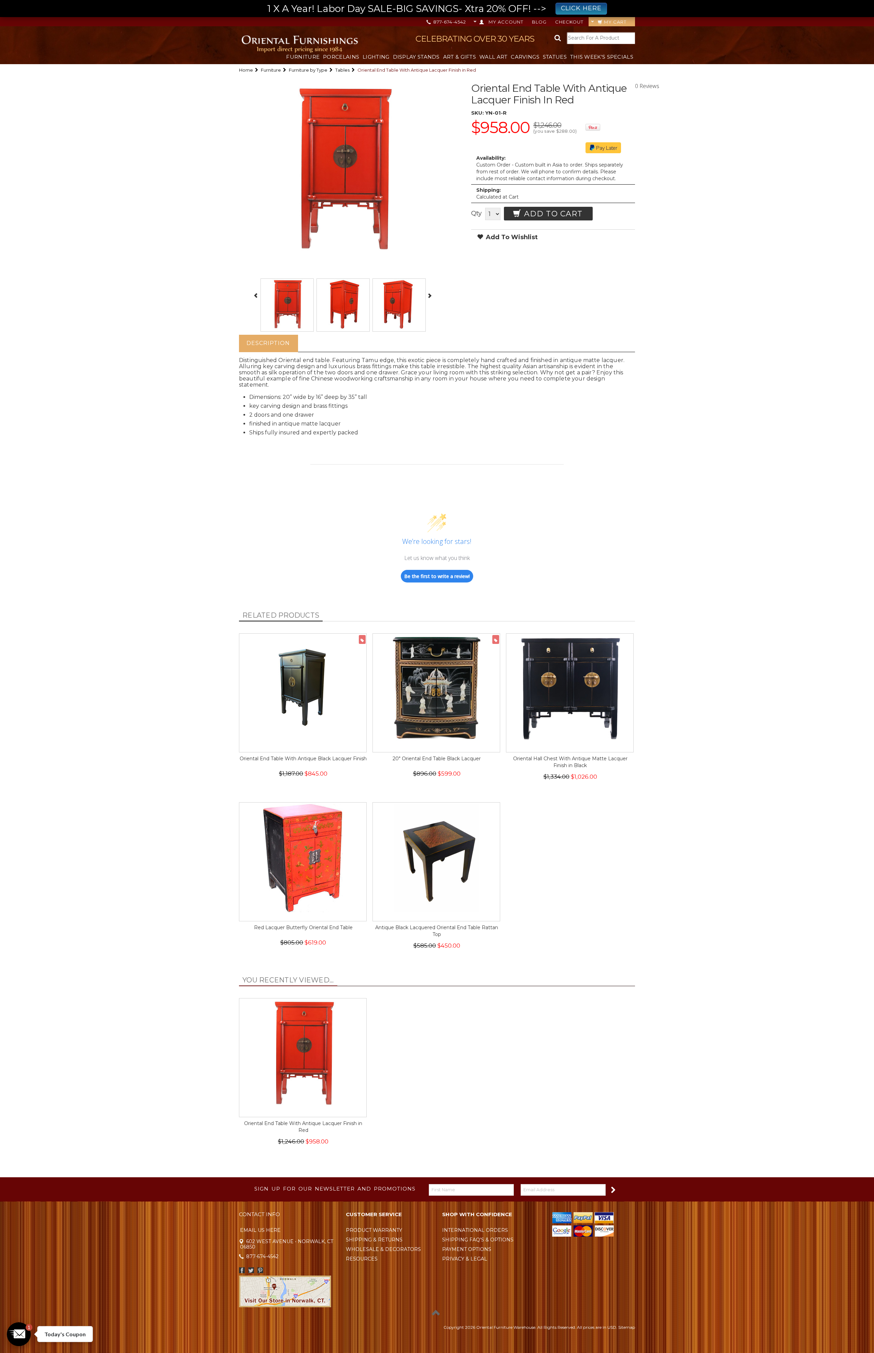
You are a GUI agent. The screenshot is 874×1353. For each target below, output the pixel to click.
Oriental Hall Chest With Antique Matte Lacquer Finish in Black (570, 761)
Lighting (376, 57)
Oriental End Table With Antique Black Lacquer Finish (303, 758)
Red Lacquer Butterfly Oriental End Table (303, 927)
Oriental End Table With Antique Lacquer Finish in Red (303, 1126)
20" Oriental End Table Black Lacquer (437, 758)
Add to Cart (552, 213)
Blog (539, 22)
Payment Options (466, 1249)
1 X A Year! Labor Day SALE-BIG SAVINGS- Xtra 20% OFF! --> (434, 8)
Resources (362, 1259)
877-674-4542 (449, 22)
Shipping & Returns (374, 1240)
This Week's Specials (601, 57)
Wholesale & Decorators (383, 1249)
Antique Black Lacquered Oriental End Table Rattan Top (436, 930)
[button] (19, 1334)
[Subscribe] (613, 1189)
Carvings (525, 57)
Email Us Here (260, 1230)
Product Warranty (374, 1230)
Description (268, 343)
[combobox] (601, 38)
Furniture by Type (308, 70)
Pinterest (260, 1270)
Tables (342, 70)
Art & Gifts (459, 57)
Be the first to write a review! (437, 576)
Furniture (303, 57)
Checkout (569, 22)
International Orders (475, 1230)
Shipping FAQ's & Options (477, 1240)
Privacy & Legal (464, 1259)
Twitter (251, 1270)
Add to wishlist (511, 237)
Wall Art (493, 57)
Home (246, 70)
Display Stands (416, 57)
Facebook (242, 1270)
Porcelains (341, 57)
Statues (555, 57)
